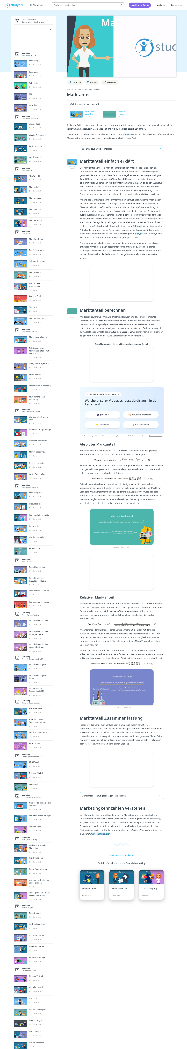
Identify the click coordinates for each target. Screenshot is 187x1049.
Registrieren (176, 5)
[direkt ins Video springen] (122, 526)
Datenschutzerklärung (155, 436)
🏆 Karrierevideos (140, 424)
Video (126, 134)
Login (162, 5)
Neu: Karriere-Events (140, 5)
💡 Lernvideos (102, 424)
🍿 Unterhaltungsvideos (141, 414)
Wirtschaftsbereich (100, 833)
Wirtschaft (71, 89)
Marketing (82, 89)
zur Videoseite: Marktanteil (123, 855)
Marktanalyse (95, 89)
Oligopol (137, 226)
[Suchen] (120, 5)
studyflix (17, 5)
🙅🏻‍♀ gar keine (103, 414)
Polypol (140, 233)
